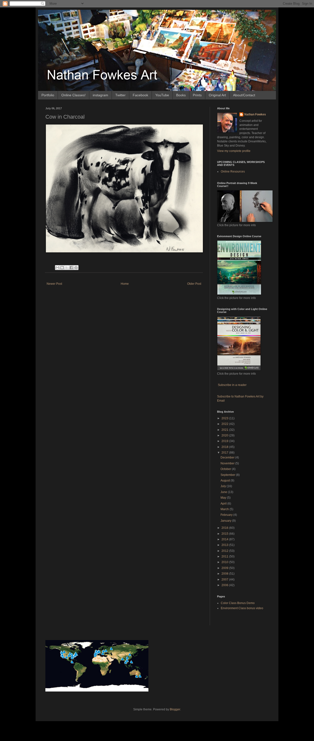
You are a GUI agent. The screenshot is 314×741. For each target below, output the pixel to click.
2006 (225, 585)
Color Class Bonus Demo (238, 603)
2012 (225, 551)
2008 (225, 573)
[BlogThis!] (62, 267)
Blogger (175, 709)
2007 (225, 579)
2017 (225, 452)
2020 (225, 435)
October (226, 469)
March (225, 509)
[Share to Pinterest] (76, 267)
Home (125, 283)
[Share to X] (66, 267)
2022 (225, 424)
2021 (225, 430)
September (228, 475)
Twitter (120, 95)
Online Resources (233, 171)
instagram (100, 95)
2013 (225, 545)
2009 (225, 568)
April (224, 503)
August (226, 480)
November (228, 463)
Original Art (217, 95)
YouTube (162, 95)
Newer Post (54, 283)
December (228, 457)
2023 (225, 418)
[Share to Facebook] (71, 267)
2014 (225, 539)
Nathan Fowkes (255, 114)
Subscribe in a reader (232, 385)
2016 (225, 528)
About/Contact (244, 95)
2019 (225, 441)
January (226, 520)
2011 (225, 556)
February (227, 515)
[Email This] (57, 267)
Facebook (140, 95)
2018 (225, 447)
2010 (225, 562)
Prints (197, 95)
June (224, 492)
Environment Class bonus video (242, 608)
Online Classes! (73, 95)
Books (181, 95)
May (224, 497)
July (224, 486)
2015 (225, 533)
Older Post (194, 283)
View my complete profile (233, 151)
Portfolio (47, 95)
